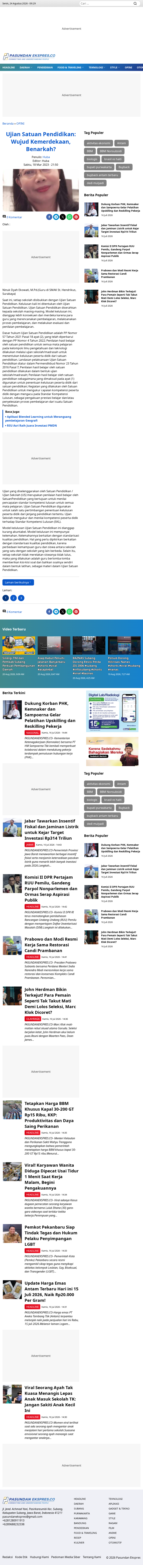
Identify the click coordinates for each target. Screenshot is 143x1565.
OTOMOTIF (115, 1542)
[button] (26, 67)
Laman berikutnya (17, 582)
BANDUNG (80, 1523)
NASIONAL (32, 732)
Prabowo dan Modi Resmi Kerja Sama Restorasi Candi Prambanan (119, 274)
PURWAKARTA (82, 1513)
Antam (121, 143)
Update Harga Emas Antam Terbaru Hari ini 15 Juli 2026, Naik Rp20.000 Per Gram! (51, 1291)
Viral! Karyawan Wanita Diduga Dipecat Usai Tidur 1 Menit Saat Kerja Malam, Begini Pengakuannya (52, 1176)
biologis (92, 159)
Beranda (8, 123)
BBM (90, 151)
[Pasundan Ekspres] (29, 57)
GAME (112, 1513)
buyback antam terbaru (102, 175)
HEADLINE (8, 67)
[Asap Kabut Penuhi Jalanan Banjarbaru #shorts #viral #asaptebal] (54, 645)
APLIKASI (114, 1503)
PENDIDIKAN (45, 67)
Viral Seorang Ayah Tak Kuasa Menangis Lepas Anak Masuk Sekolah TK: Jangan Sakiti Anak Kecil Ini (50, 1399)
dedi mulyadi (95, 183)
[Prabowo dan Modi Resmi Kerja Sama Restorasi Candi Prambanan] (91, 276)
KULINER (79, 1542)
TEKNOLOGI (96, 67)
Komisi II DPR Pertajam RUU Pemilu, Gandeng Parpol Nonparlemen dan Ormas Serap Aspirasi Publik (119, 251)
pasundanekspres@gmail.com (22, 1517)
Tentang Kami (92, 1557)
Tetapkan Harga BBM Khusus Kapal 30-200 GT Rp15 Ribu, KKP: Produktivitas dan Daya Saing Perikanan (49, 1114)
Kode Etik (21, 1557)
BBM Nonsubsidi (111, 151)
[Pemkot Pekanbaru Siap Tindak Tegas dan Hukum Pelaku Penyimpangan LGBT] (12, 1233)
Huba (46, 157)
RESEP (77, 1537)
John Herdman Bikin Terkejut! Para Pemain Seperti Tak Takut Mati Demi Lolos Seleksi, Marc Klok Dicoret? (119, 296)
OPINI (128, 67)
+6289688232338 (13, 1524)
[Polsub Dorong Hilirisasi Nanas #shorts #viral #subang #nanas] (124, 645)
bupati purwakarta (99, 167)
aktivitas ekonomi (98, 143)
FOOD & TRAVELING (69, 67)
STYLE (113, 67)
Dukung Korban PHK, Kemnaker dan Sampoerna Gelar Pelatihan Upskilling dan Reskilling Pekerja (120, 207)
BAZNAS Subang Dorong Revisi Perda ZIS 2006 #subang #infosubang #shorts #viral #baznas (87, 665)
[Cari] (135, 3)
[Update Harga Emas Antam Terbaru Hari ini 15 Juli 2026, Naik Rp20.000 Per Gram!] (12, 1289)
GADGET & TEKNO (119, 1508)
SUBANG (79, 1508)
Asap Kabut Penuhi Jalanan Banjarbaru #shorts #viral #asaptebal (51, 663)
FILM (111, 1528)
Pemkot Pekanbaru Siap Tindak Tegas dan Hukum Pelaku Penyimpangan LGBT (51, 1235)
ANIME (113, 1532)
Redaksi (7, 1557)
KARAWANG (80, 1518)
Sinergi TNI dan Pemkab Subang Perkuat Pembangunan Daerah (18, 663)
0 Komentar (14, 217)
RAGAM (113, 1523)
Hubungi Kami (39, 1557)
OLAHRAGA (33, 1018)
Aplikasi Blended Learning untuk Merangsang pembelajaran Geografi (38, 418)
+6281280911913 (13, 1520)
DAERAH (25, 67)
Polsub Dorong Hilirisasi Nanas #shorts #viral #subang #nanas (124, 663)
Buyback (124, 167)
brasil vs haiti (113, 159)
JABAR (29, 844)
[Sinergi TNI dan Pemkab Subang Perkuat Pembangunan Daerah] (18, 645)
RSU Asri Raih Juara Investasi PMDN (32, 425)
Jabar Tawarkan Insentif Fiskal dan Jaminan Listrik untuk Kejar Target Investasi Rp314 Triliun (120, 228)
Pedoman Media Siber (65, 1557)
